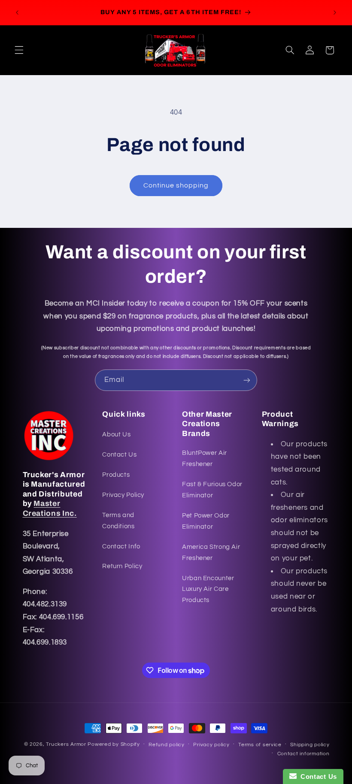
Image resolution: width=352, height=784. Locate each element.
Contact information (303, 753)
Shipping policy (309, 744)
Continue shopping (176, 185)
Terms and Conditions (118, 521)
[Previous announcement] (17, 12)
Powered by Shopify (114, 744)
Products (116, 475)
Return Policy (122, 566)
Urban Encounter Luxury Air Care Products (208, 589)
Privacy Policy (123, 495)
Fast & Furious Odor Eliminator (212, 490)
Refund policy (167, 744)
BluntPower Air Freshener (204, 458)
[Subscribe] (247, 379)
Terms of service (260, 744)
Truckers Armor (66, 744)
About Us (116, 434)
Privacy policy (211, 744)
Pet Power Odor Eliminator (206, 521)
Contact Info (121, 546)
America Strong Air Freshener (211, 552)
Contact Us (119, 454)
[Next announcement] (334, 12)
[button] (19, 50)
